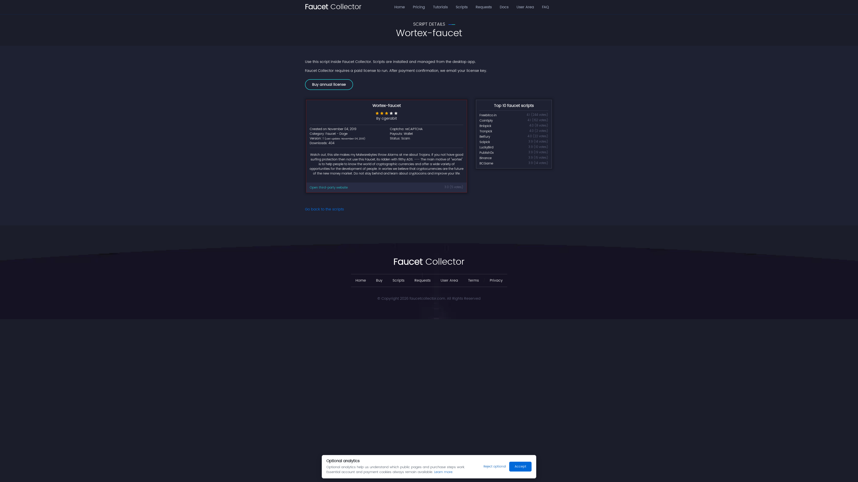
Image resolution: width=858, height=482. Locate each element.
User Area (525, 7)
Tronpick (485, 131)
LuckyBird (486, 147)
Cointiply (486, 120)
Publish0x (486, 152)
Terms (473, 280)
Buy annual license (329, 84)
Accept (520, 466)
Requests (484, 7)
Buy (379, 280)
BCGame (486, 163)
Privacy (496, 280)
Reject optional (495, 466)
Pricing (419, 7)
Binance (485, 158)
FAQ (545, 7)
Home (399, 7)
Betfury (484, 136)
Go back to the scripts (324, 209)
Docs (504, 7)
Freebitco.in (488, 115)
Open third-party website (329, 187)
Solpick (484, 142)
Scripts (462, 7)
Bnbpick (485, 126)
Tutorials (440, 7)
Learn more (443, 472)
